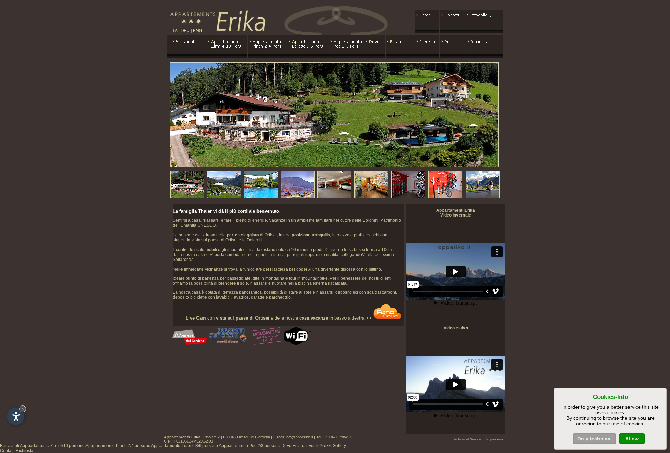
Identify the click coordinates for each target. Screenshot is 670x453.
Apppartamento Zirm (52, 445)
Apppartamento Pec (249, 445)
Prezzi (326, 445)
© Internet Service (467, 439)
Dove (286, 445)
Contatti (7, 450)
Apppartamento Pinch (117, 445)
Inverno (312, 445)
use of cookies (627, 423)
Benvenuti (9, 445)
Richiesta (25, 450)
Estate (298, 445)
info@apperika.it (299, 437)
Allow (632, 438)
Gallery (339, 445)
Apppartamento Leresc (184, 445)
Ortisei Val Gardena (253, 437)
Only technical (594, 438)
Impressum (494, 439)
